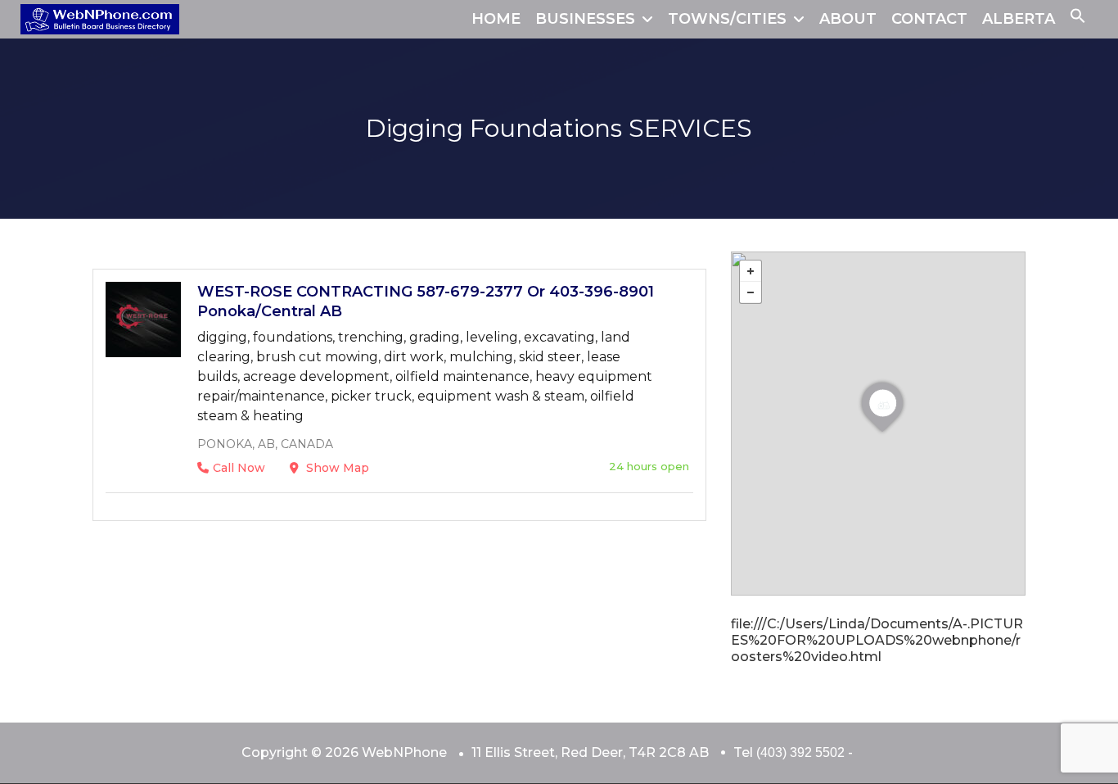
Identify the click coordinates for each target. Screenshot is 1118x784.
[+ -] (878, 424)
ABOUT (848, 19)
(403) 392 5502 (800, 752)
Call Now (239, 467)
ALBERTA (1018, 19)
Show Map (336, 467)
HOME (496, 19)
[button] (1078, 19)
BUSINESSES (585, 19)
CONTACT (929, 19)
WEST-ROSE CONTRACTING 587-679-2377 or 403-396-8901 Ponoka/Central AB (425, 301)
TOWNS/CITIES (727, 19)
